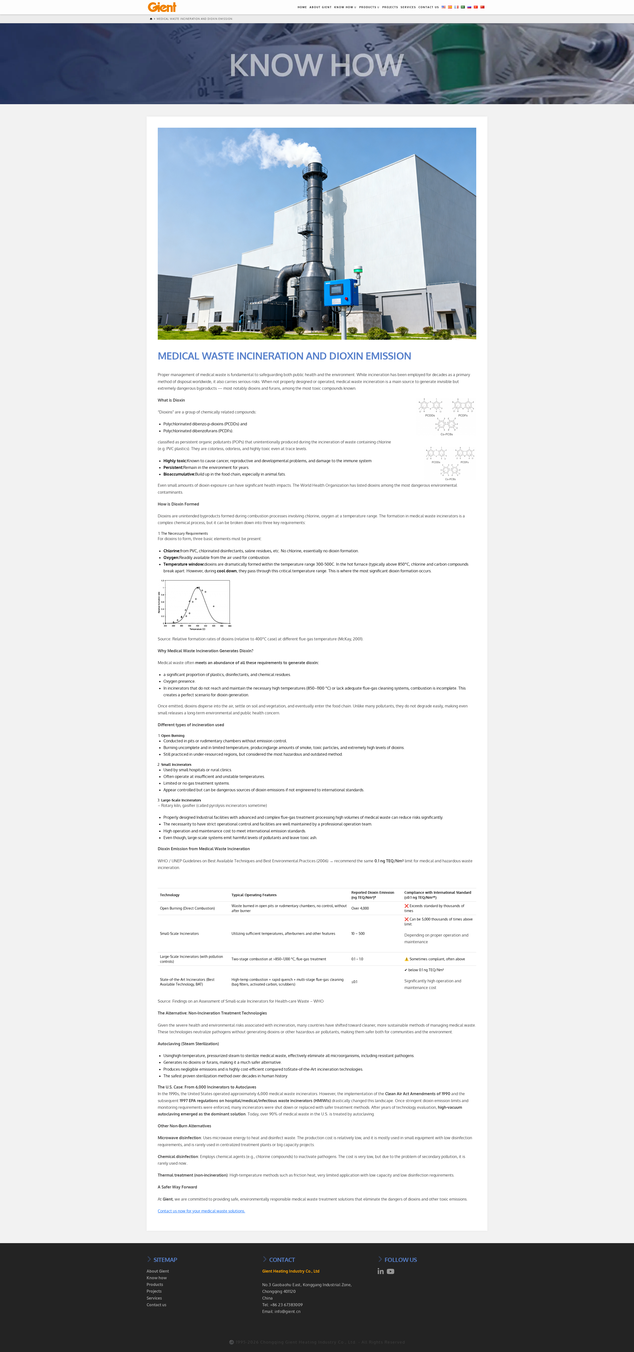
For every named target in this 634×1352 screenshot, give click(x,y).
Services (408, 7)
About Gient (321, 7)
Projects (390, 7)
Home (302, 7)
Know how (343, 7)
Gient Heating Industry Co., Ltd (290, 1271)
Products (367, 7)
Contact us (429, 7)
